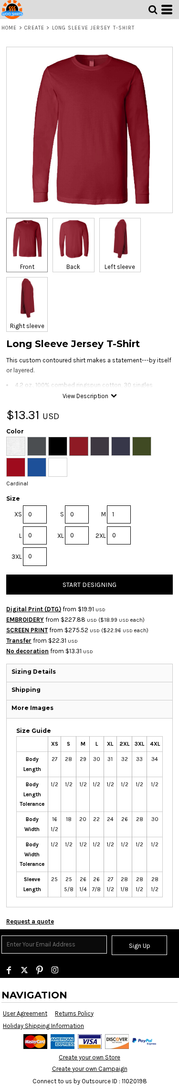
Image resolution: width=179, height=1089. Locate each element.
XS (18, 514)
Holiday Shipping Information (43, 1025)
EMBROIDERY (25, 619)
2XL (100, 535)
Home (9, 28)
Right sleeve (27, 325)
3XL (16, 556)
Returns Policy (74, 1013)
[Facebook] (9, 970)
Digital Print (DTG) (33, 609)
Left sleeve (120, 266)
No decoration (27, 651)
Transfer (19, 640)
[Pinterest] (39, 970)
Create (34, 28)
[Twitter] (24, 970)
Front (27, 266)
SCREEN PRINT (27, 630)
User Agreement (25, 1013)
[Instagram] (55, 970)
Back (73, 266)
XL (60, 535)
